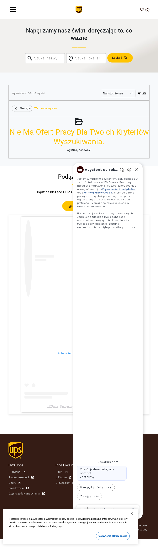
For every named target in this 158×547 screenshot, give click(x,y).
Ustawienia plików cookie (112, 535)
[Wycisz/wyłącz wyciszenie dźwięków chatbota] (129, 169)
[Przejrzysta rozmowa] (121, 169)
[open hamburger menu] (13, 9)
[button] (141, 93)
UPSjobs (52, 406)
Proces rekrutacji (19, 477)
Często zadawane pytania (24, 493)
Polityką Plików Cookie (97, 192)
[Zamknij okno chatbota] (136, 169)
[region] (108, 339)
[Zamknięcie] (132, 513)
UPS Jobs (14, 472)
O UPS (12, 482)
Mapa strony (139, 529)
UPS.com (61, 477)
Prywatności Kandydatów (119, 189)
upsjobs (67, 406)
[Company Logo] (79, 9)
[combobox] (45, 58)
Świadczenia (16, 488)
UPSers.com (63, 482)
